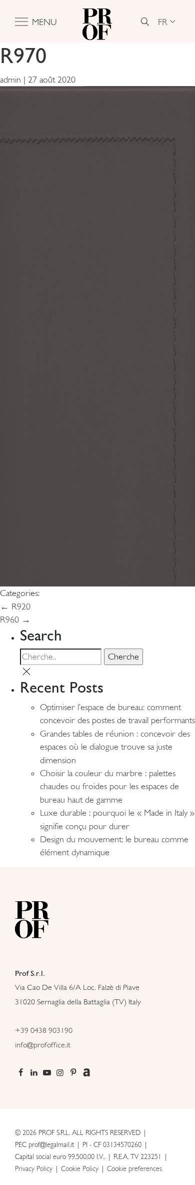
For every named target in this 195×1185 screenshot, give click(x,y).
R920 (15, 607)
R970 (23, 55)
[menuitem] (166, 21)
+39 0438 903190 (43, 1030)
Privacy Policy (33, 1168)
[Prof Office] (97, 22)
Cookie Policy (79, 1168)
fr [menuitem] (163, 21)
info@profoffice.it (42, 1044)
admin (10, 80)
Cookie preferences (134, 1168)
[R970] (97, 335)
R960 (15, 620)
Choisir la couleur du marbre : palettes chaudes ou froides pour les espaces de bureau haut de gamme (109, 786)
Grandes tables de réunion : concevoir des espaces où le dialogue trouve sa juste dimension (115, 747)
